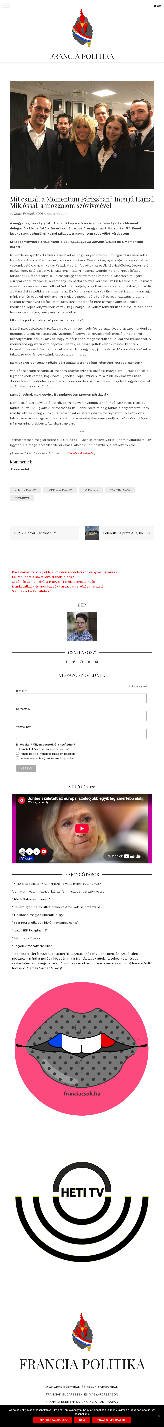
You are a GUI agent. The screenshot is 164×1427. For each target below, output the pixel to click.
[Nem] (159, 1416)
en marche (91, 489)
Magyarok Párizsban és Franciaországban (82, 1387)
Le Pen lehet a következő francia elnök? (43, 577)
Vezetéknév (23, 726)
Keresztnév (23, 708)
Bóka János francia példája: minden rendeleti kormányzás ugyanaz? (64, 572)
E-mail (21, 691)
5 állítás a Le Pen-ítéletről (32, 591)
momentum (22, 497)
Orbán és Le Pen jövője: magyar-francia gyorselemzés (53, 582)
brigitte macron (25, 489)
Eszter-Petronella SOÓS (28, 213)
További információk (111, 1420)
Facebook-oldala (80, 453)
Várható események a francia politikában (82, 1401)
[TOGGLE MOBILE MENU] (6, 6)
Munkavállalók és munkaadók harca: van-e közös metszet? (58, 586)
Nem (82, 1420)
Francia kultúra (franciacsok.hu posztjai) (44, 749)
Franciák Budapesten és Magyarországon (82, 1394)
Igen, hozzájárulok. (53, 1420)
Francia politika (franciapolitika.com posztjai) (47, 753)
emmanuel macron (60, 489)
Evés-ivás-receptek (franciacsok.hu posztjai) (47, 758)
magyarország (120, 489)
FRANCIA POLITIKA (82, 56)
